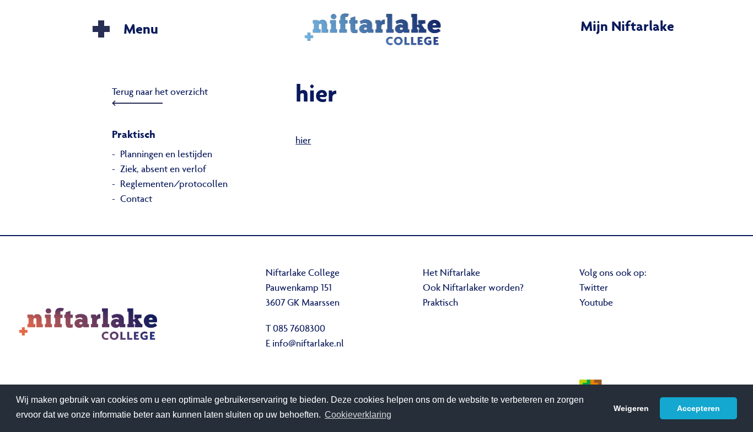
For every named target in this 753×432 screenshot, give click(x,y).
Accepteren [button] (698, 408)
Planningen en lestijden (166, 155)
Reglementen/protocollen (174, 185)
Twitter (593, 289)
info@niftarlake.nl (308, 344)
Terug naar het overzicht (160, 93)
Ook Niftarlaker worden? (473, 289)
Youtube (596, 303)
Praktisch (440, 303)
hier (303, 141)
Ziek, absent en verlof (163, 170)
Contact (136, 200)
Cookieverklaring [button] (358, 414)
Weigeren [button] (631, 408)
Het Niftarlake (451, 274)
